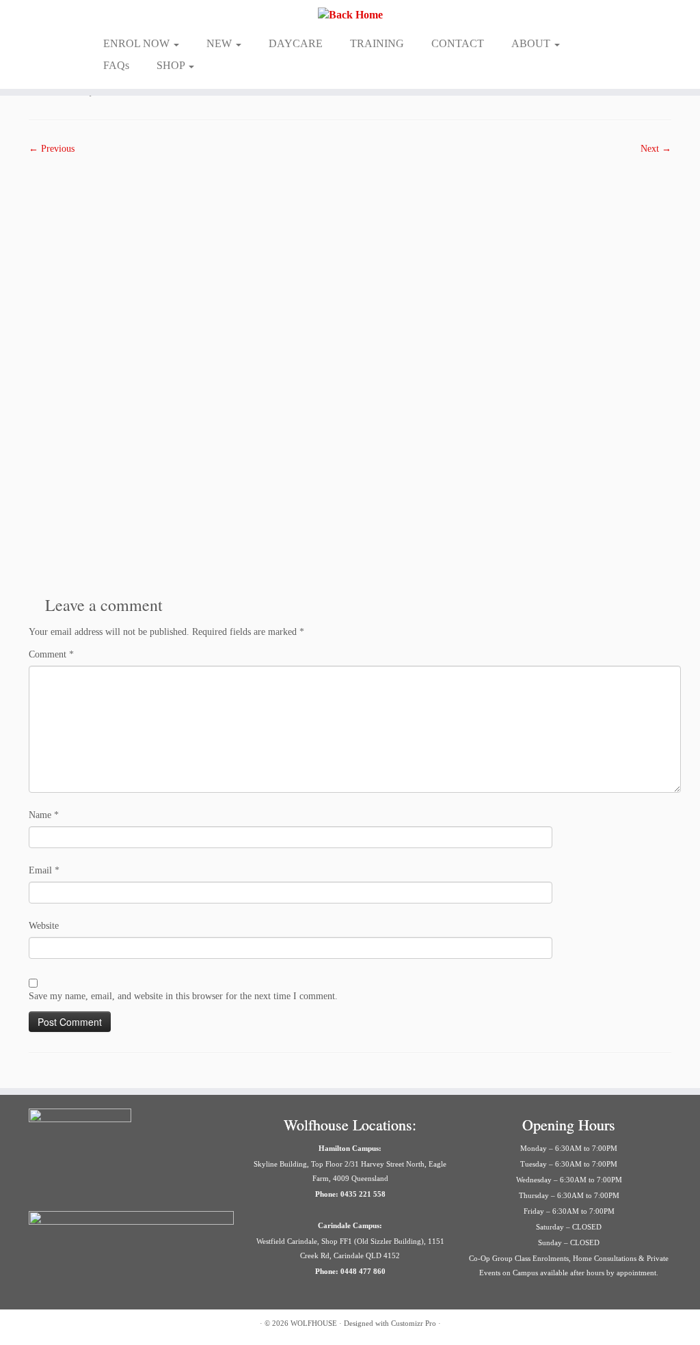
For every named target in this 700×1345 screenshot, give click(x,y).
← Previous (52, 149)
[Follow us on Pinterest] (88, 1325)
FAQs (116, 65)
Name (44, 815)
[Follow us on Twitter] (71, 1325)
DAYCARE (296, 43)
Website (44, 926)
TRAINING (377, 43)
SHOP (172, 65)
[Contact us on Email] (105, 1325)
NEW (220, 43)
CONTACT (457, 43)
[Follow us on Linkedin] (122, 1325)
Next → (656, 149)
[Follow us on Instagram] (54, 1325)
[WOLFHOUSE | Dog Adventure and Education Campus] (350, 15)
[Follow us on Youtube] (139, 1325)
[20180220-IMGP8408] (350, 370)
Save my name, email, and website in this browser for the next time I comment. (183, 996)
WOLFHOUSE (314, 1323)
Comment (51, 654)
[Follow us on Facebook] (37, 1325)
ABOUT (532, 43)
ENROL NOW (137, 43)
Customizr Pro (413, 1323)
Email (44, 870)
